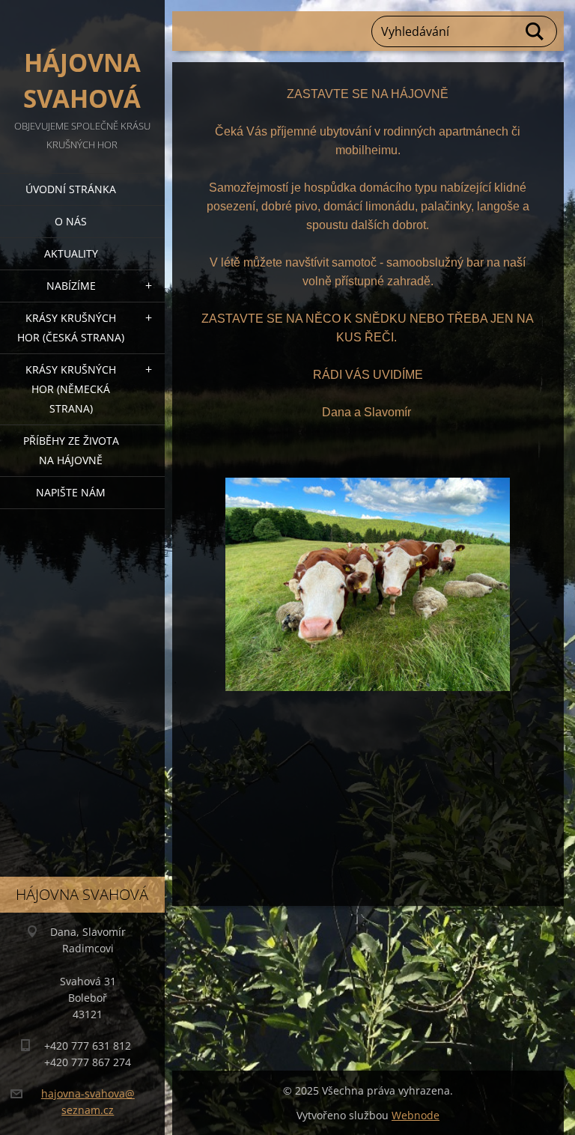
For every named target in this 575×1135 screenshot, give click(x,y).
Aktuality (71, 253)
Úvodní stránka (70, 189)
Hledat (535, 31)
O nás (71, 221)
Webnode (415, 1115)
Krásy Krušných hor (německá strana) (70, 389)
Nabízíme (71, 286)
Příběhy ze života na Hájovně (71, 450)
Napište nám (71, 492)
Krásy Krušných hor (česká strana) (70, 327)
